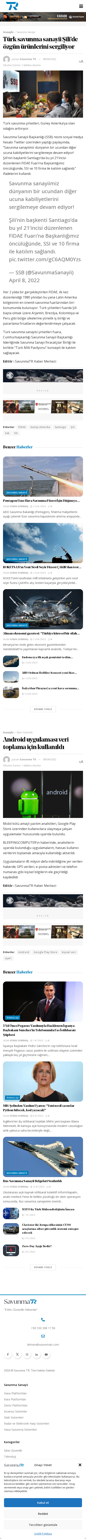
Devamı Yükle (43, 709)
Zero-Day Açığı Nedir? (37, 1246)
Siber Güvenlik (25, 732)
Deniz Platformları (15, 1405)
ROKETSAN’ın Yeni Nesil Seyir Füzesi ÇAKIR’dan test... (42, 567)
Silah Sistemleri (13, 1417)
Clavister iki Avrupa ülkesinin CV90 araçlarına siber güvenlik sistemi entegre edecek (50, 1229)
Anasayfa (8, 32)
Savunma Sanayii (26, 32)
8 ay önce (37, 1115)
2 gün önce (39, 506)
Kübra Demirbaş (19, 506)
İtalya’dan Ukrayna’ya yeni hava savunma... (50, 688)
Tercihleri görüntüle (43, 1525)
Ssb (7, 433)
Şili (73, 427)
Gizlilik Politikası (43, 1533)
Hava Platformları (15, 1393)
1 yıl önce (29, 1215)
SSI (16, 433)
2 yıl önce (29, 1238)
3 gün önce (31, 678)
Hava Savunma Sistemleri (20, 1429)
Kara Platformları (15, 1399)
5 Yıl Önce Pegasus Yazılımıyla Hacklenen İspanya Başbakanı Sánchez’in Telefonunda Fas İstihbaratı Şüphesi (39, 1030)
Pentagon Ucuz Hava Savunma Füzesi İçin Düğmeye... (41, 501)
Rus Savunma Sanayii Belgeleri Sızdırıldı (32, 1181)
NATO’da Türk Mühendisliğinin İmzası (48, 1209)
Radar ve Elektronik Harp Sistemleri (26, 1423)
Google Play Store (45, 952)
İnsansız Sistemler (15, 1411)
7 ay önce (37, 1040)
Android (23, 952)
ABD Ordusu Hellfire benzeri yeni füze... (49, 673)
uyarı (8, 958)
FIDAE (22, 427)
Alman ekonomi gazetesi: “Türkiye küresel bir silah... (41, 633)
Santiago (60, 427)
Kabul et (43, 1503)
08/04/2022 (49, 59)
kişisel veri (69, 952)
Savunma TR (28, 59)
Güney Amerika (40, 427)
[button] (80, 1465)
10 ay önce (38, 1186)
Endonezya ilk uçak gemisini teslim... (47, 657)
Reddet (43, 1514)
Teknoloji (12, 1017)
